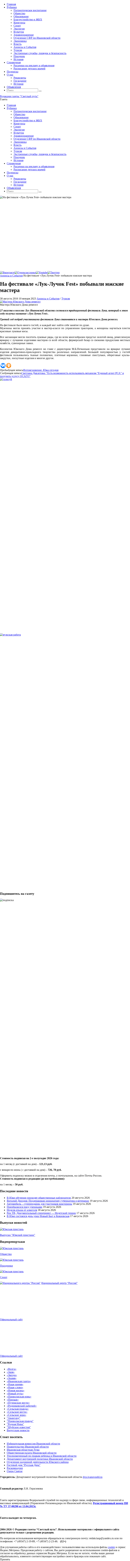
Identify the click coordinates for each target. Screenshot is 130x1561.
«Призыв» (13, 1399)
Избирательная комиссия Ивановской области (33, 1443)
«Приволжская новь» (19, 1396)
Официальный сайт (11, 1319)
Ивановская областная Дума (23, 1449)
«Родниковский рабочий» (22, 1405)
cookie (111, 1547)
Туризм (65, 298)
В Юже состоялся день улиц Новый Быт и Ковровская (38, 1216)
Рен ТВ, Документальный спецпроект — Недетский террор (41, 1213)
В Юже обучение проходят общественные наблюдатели (39, 1197)
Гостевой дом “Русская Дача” (23, 1465)
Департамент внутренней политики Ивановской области (40, 1458)
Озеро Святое (15, 1471)
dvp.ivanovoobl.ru (92, 1477)
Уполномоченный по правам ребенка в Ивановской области (42, 1455)
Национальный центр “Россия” (59, 1283)
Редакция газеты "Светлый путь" (19, 96)
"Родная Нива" (15, 1424)
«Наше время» (15, 1384)
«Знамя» (11, 1378)
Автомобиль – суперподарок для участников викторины (39, 1203)
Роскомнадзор (15, 1468)
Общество (6, 1254)
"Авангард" (13, 1418)
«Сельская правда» (18, 1408)
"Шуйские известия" (19, 1427)
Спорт (3, 1277)
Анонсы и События (11, 275)
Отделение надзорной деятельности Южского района (38, 1462)
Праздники (6, 1265)
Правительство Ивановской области (28, 1446)
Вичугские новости (18, 1430)
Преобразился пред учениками (24, 1206)
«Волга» (11, 1369)
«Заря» (11, 1372)
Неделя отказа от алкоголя (22, 1210)
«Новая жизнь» (15, 1390)
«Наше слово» (15, 1387)
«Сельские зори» (16, 1415)
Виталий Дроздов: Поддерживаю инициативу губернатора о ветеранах (48, 1200)
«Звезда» (12, 1375)
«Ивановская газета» (19, 1381)
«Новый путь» (15, 1393)
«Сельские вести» (17, 1411)
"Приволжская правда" (20, 1421)
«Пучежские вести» (18, 1402)
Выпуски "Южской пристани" (17, 1235)
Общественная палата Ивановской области (32, 1452)
